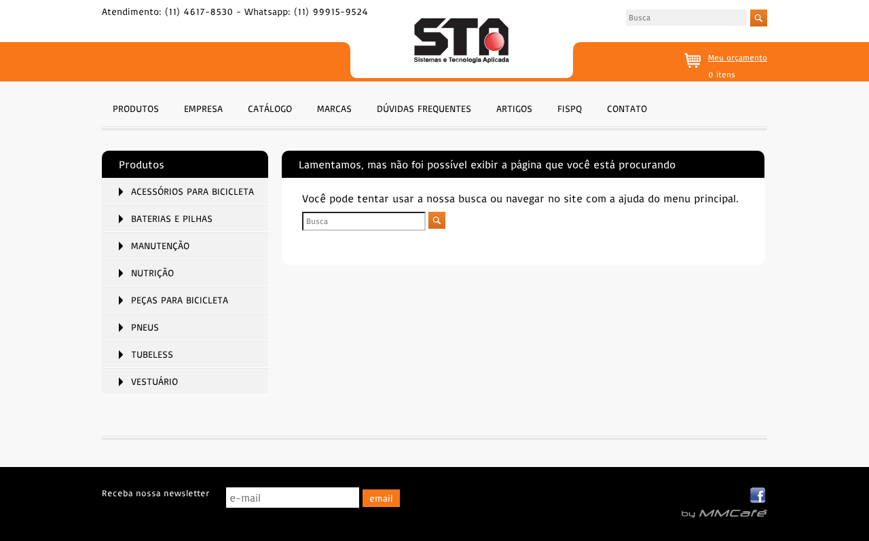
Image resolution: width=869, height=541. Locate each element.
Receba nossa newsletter (155, 492)
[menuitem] (136, 107)
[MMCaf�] (724, 514)
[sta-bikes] (461, 42)
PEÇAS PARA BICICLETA (179, 300)
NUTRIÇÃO (152, 273)
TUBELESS (152, 354)
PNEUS (145, 327)
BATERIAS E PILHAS (171, 218)
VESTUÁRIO (154, 381)
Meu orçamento (737, 57)
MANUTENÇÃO (160, 246)
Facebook (758, 495)
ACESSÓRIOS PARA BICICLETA (192, 191)
